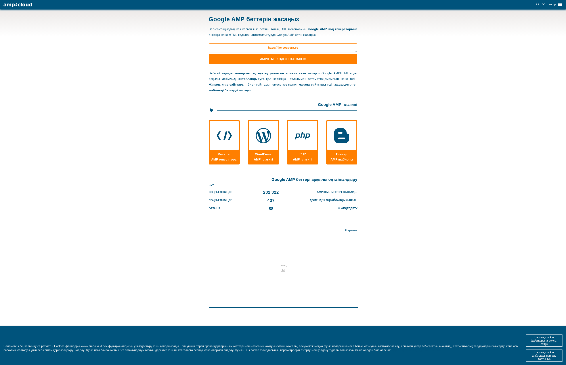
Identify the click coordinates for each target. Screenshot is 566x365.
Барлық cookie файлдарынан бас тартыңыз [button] (544, 356)
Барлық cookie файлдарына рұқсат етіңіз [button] (544, 341)
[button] (540, 4)
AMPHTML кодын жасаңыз (283, 59)
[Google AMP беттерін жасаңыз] (18, 5)
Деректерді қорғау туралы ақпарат (416, 350)
